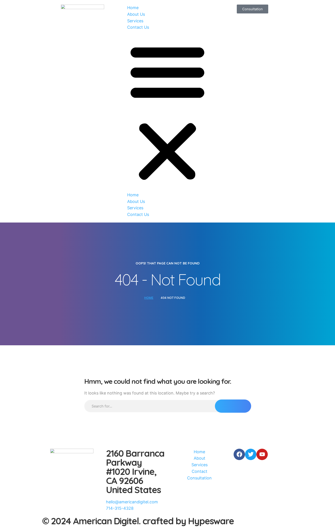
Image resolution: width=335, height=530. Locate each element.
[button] (167, 111)
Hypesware (211, 521)
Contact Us (138, 27)
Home (133, 7)
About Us (136, 14)
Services (135, 20)
